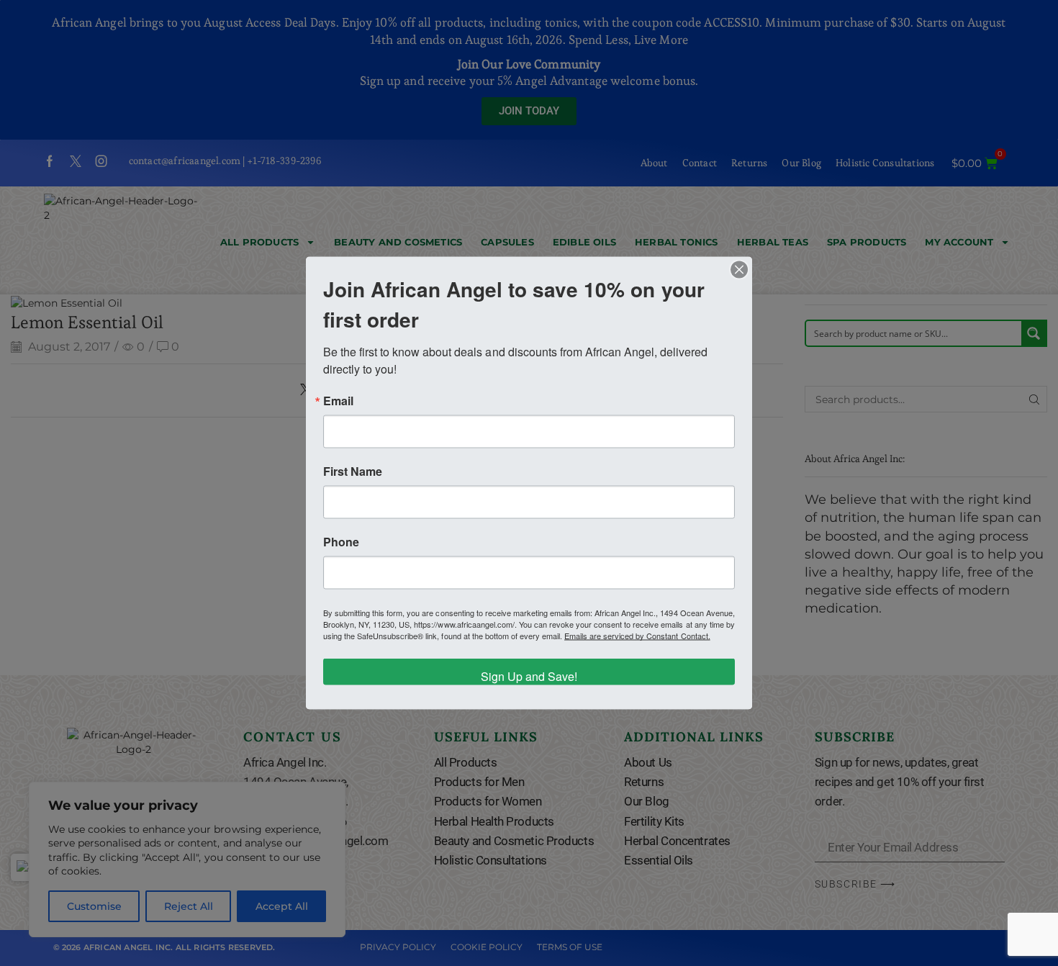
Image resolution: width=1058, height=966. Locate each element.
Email (338, 401)
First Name (352, 471)
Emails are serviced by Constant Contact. (637, 635)
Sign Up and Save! (529, 676)
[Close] (739, 270)
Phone (341, 542)
